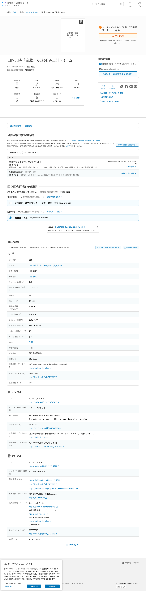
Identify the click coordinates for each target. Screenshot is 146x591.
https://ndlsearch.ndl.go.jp (40, 368)
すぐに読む (119, 36)
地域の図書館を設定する (126, 145)
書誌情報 (28, 125)
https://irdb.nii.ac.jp (37, 437)
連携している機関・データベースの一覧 (86, 140)
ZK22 (31, 342)
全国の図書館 (15, 125)
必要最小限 (34, 586)
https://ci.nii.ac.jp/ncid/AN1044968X (44, 428)
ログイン (139, 6)
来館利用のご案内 (53, 197)
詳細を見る (76, 97)
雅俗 (14, 12)
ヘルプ (130, 6)
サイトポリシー (77, 583)
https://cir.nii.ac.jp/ (37, 497)
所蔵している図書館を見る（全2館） (118, 73)
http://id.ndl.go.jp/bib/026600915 (43, 377)
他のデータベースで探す (111, 101)
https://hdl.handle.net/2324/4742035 (44, 479)
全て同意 (52, 586)
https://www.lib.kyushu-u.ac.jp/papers (45, 446)
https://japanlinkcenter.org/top (42, 506)
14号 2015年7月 (31, 12)
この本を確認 (129, 166)
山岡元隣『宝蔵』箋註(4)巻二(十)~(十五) (45, 265)
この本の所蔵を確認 (127, 173)
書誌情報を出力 (107, 97)
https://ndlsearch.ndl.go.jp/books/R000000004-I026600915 (54, 488)
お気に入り (104, 88)
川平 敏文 (33, 276)
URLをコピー (112, 88)
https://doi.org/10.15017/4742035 (43, 402)
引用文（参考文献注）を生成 (112, 93)
